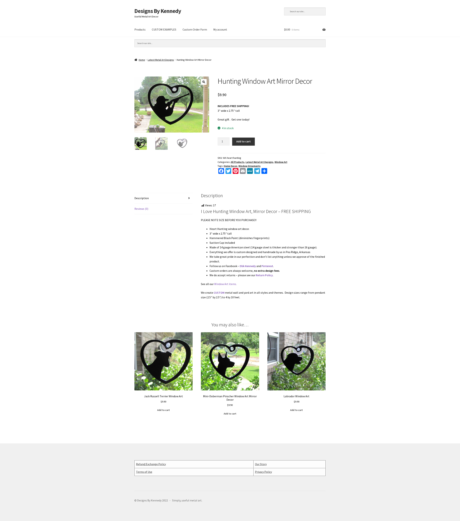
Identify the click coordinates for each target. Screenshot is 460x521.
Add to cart (243, 141)
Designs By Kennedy (157, 11)
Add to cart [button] (163, 410)
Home (142, 59)
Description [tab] (141, 198)
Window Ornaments (249, 166)
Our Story (261, 464)
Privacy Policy (263, 472)
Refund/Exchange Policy (151, 464)
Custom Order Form (195, 29)
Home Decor (230, 166)
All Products (237, 162)
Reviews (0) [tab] (141, 208)
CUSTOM (219, 292)
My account (220, 29)
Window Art (281, 162)
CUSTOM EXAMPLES (164, 29)
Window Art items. (225, 284)
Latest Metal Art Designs (161, 59)
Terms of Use (144, 472)
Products (140, 29)
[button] (204, 82)
